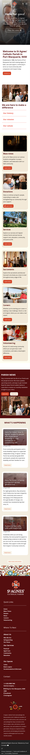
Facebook (7, 693)
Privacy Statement (6, 751)
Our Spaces (8, 661)
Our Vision (7, 642)
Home (5, 609)
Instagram (8, 695)
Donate (6, 613)
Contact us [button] (7, 73)
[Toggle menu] (26, 3)
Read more (7, 465)
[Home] (10, 4)
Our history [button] (8, 113)
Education (7, 655)
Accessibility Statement (11, 753)
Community (7, 653)
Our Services (9, 645)
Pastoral (6, 649)
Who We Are (7, 638)
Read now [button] (14, 394)
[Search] (23, 3)
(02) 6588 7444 (10, 683)
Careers (6, 618)
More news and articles (15, 561)
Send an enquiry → (9, 686)
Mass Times (7, 611)
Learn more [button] (7, 168)
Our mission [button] (8, 119)
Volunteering (8, 620)
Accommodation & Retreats (12, 669)
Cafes (5, 665)
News (5, 616)
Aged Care (7, 651)
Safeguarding (8, 640)
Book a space (8, 667)
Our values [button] (8, 126)
